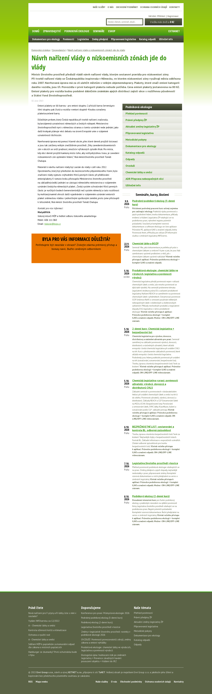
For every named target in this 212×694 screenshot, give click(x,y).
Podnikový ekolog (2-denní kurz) (151, 496)
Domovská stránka (41, 50)
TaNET (101, 672)
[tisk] (34, 133)
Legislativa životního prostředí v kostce (155, 463)
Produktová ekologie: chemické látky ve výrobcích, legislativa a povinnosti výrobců (155, 274)
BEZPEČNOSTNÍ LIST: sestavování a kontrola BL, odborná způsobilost (153, 428)
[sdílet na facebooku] (34, 106)
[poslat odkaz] (34, 127)
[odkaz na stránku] (34, 122)
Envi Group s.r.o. (44, 672)
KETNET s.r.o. (75, 672)
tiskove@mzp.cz (52, 223)
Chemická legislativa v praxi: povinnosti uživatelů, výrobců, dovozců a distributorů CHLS (155, 384)
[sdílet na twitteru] (34, 111)
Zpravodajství (59, 50)
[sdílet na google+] (34, 117)
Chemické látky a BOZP (145, 243)
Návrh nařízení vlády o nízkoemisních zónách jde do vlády (96, 50)
